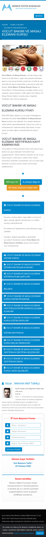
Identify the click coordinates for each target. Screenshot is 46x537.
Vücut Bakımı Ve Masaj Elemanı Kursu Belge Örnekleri (22, 341)
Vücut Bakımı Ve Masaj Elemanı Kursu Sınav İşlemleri (22, 369)
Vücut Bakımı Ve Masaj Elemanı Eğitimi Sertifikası (22, 330)
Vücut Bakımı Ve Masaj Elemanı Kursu (22, 207)
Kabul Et (40, 533)
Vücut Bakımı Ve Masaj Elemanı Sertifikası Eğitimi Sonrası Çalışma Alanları (23, 308)
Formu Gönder (14, 449)
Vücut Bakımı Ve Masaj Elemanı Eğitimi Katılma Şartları (22, 275)
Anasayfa (5, 24)
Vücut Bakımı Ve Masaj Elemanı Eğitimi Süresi (22, 256)
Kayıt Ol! (13, 182)
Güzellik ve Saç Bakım (17, 24)
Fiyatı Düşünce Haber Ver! (24, 187)
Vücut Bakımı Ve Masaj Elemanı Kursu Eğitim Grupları (22, 319)
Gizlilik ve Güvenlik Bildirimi (24, 533)
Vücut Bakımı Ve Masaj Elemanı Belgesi (22, 286)
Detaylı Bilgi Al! (32, 182)
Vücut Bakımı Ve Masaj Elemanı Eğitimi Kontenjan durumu (22, 265)
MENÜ (40, 16)
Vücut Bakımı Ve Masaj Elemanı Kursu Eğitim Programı (22, 297)
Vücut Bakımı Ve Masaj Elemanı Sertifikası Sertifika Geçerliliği (22, 350)
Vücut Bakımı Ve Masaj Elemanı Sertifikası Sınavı (22, 360)
